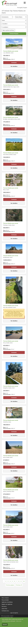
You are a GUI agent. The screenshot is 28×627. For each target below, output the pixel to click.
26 (24, 581)
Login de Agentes (14, 612)
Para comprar (5, 597)
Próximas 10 (19, 585)
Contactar (14, 62)
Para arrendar (5, 600)
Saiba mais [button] (18, 621)
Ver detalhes (14, 66)
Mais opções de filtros (8, 30)
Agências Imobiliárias (7, 602)
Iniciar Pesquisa (14, 33)
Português (20, 7)
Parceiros (4, 606)
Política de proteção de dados (7, 615)
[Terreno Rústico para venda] (14, 43)
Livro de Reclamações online (7, 617)
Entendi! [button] (5, 624)
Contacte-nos (5, 610)
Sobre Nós (4, 608)
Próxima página (10, 585)
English (25, 7)
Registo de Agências (7, 604)
